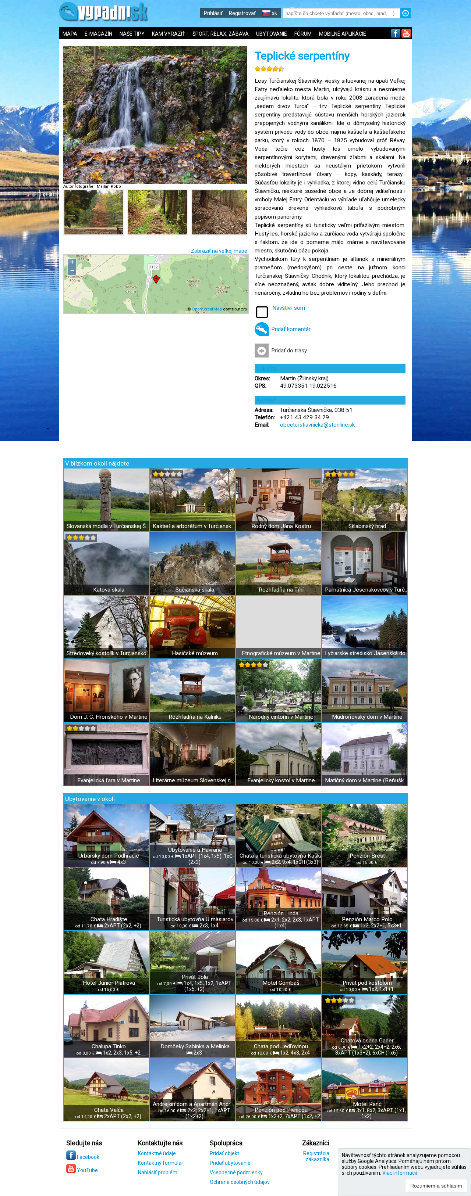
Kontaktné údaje (157, 1153)
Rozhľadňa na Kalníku (195, 717)
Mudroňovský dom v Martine (367, 717)
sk (274, 13)
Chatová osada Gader (367, 1040)
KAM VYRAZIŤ (168, 34)
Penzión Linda (280, 913)
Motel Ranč (367, 1104)
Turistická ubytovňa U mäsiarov (195, 919)
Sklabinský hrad (367, 526)
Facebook (87, 1157)
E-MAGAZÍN (98, 34)
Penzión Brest (367, 855)
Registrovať (242, 13)
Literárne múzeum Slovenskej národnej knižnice (195, 780)
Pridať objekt (224, 1153)
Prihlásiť (213, 13)
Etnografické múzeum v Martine (281, 653)
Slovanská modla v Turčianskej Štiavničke (109, 526)
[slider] (269, 69)
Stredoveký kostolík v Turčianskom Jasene (109, 653)
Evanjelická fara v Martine (108, 780)
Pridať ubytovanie (230, 1163)
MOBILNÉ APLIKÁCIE (342, 34)
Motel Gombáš (281, 983)
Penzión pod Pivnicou (281, 1110)
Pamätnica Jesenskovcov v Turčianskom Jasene (367, 589)
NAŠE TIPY (132, 34)
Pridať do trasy (289, 350)
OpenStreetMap (207, 309)
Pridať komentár (291, 329)
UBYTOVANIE (271, 34)
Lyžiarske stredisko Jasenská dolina (367, 653)
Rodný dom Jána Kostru (281, 526)
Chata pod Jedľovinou (281, 1046)
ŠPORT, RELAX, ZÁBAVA (220, 34)
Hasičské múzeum (195, 653)
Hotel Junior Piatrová (109, 983)
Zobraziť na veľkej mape (219, 251)
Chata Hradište (109, 919)
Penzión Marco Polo (367, 919)
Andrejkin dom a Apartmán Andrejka (195, 1104)
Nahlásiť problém (157, 1172)
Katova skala (108, 589)
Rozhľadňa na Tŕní (281, 589)
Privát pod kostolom (367, 983)
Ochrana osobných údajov (240, 1182)
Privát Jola (195, 977)
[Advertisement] (441, 242)
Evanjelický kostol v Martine (281, 780)
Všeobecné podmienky (236, 1172)
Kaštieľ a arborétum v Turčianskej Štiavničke (195, 526)
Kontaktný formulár (160, 1163)
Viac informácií (399, 1173)
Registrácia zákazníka (316, 1156)
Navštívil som (288, 308)
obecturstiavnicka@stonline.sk (317, 424)
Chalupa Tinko (109, 1046)
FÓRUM (303, 34)
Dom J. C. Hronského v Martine (109, 717)
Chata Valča (109, 1110)
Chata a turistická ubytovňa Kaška (281, 855)
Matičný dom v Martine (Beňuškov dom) (367, 780)
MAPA (70, 34)
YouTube (87, 1170)
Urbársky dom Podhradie (108, 855)
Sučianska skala (195, 589)
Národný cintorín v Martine (281, 717)
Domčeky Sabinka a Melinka (195, 1046)
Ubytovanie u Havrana (195, 850)
